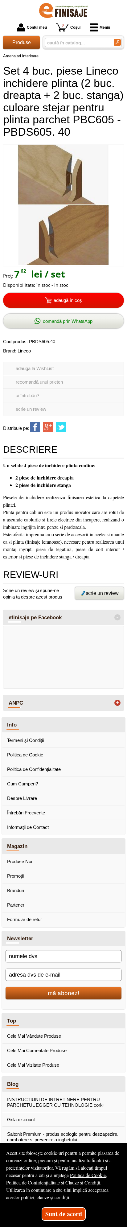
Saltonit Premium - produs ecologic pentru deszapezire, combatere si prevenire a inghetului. (62, 1136)
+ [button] (117, 703)
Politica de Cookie (25, 754)
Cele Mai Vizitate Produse (33, 1065)
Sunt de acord (63, 1213)
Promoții (15, 876)
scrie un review (31, 409)
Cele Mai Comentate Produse (37, 1050)
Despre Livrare (22, 798)
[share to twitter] (61, 427)
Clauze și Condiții (82, 1182)
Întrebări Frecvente (26, 812)
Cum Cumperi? (22, 783)
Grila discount (21, 1119)
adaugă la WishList (35, 368)
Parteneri (16, 905)
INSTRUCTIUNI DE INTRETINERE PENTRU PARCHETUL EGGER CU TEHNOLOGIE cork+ (56, 1102)
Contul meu (37, 27)
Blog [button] (12, 1084)
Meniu (105, 27)
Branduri (15, 890)
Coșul (71, 26)
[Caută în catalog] (117, 42)
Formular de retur (24, 919)
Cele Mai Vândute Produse (34, 1036)
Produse (21, 42)
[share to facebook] (35, 427)
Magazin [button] (17, 846)
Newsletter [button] (20, 938)
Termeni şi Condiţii (25, 740)
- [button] (117, 617)
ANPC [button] (16, 703)
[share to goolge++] (48, 427)
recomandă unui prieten (39, 382)
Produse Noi (19, 861)
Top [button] (11, 1020)
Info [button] (12, 724)
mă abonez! (63, 993)
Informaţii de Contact (28, 827)
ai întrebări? (27, 395)
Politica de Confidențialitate (34, 769)
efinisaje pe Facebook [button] (35, 617)
